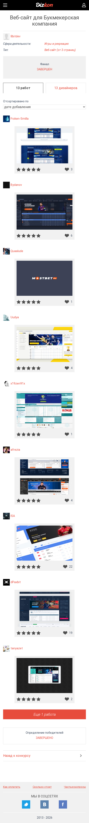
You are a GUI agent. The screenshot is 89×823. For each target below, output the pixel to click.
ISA (13, 516)
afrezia (15, 449)
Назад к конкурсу (16, 756)
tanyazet (17, 648)
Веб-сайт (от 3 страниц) (60, 50)
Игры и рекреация (56, 43)
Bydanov (16, 184)
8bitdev (15, 36)
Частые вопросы (75, 786)
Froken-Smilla (20, 118)
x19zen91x (18, 383)
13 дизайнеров (65, 88)
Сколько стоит (42, 786)
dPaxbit (16, 582)
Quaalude (17, 251)
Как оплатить (11, 786)
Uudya (15, 317)
